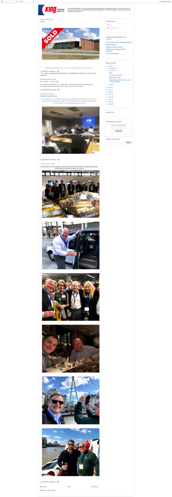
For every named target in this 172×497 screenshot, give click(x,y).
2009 (109, 104)
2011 (109, 99)
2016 (109, 87)
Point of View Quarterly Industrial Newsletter (118, 42)
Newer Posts (43, 486)
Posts (110, 25)
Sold (94, 73)
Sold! (42, 21)
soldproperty (43, 75)
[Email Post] (57, 71)
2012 (109, 97)
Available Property (111, 44)
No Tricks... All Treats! (49, 81)
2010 (109, 101)
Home (69, 486)
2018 (109, 66)
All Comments (112, 28)
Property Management (112, 53)
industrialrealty (73, 73)
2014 (109, 92)
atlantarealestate (63, 73)
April (110, 84)
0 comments (51, 71)
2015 (109, 90)
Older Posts (94, 486)
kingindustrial (82, 73)
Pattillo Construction (48, 96)
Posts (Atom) (51, 490)
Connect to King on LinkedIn (114, 47)
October (111, 70)
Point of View (79, 86)
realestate (89, 73)
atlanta (47, 73)
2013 (109, 94)
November (112, 68)
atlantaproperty (53, 73)
